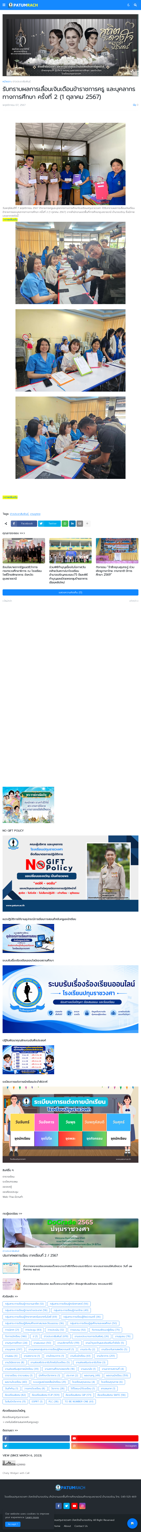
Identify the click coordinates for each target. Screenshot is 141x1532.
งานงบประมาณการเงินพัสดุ (91, 1336)
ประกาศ (72, 1375)
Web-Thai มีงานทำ (13, 1197)
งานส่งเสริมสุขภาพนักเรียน (22, 1369)
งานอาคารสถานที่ (113, 1369)
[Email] (80, 524)
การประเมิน (56, 1330)
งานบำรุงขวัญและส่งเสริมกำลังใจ (104, 1343)
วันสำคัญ (11, 1388)
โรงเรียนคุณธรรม (83, 1382)
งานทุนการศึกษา (16, 1343)
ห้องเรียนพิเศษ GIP (78, 1395)
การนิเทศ (12, 1330)
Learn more (32, 1517)
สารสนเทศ (108, 1388)
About (67, 1526)
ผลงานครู (92, 1375)
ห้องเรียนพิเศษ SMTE (111, 1395)
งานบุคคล (35, 514)
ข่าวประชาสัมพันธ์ (22, 81)
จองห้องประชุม (10, 1192)
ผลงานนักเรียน (117, 1375)
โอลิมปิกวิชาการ (15, 1401)
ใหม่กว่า (8, 601)
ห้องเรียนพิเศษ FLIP (45, 1395)
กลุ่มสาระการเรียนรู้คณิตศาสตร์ (69, 1304)
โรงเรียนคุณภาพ (112, 1382)
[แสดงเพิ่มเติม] (87, 524)
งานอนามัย (88, 1369)
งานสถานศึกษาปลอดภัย (60, 1369)
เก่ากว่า (133, 601)
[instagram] (82, 1506)
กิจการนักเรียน (16, 1336)
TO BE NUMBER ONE (79, 1401)
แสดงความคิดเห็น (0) (70, 592)
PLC (53, 1401)
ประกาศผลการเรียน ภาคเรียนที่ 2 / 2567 (30, 1255)
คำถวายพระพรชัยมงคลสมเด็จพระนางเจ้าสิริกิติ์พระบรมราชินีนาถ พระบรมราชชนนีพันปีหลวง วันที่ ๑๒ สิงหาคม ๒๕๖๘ (77, 1268)
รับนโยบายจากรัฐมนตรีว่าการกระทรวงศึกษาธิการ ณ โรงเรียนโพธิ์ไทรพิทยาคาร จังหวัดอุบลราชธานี (22, 572)
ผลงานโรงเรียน (16, 1382)
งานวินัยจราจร (14, 1362)
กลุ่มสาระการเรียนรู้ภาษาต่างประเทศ (26, 1310)
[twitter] (36, 1446)
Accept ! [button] (13, 1524)
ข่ (35, 1336)
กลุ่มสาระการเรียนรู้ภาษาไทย (71, 1310)
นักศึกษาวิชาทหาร (49, 1375)
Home (56, 1526)
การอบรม (78, 1330)
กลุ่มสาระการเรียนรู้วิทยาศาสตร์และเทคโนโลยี (31, 1317)
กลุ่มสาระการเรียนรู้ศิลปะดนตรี (82, 1317)
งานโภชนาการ (55, 1356)
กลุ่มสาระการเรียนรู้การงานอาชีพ (24, 1304)
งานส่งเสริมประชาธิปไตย (90, 1362)
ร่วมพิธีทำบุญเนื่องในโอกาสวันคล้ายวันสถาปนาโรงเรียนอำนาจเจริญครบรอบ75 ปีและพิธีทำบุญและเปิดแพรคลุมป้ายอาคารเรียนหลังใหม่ (68, 574)
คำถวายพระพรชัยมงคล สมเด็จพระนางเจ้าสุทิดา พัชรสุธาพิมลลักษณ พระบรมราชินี (67, 1284)
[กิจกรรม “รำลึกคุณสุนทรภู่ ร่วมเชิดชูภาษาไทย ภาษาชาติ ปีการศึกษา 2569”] (117, 550)
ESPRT (37, 1401)
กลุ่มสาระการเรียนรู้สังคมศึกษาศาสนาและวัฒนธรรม (34, 1323)
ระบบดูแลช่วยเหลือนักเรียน (49, 1382)
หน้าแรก (7, 81)
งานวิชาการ (106, 1356)
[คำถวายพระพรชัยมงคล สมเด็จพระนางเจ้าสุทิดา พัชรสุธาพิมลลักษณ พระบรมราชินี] (12, 1284)
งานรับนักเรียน (80, 1356)
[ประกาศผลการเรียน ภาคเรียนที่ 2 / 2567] (70, 1233)
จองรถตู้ (7, 1187)
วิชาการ (57, 1388)
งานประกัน (87, 1349)
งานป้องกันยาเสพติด (114, 1349)
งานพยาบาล (32, 1356)
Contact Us (81, 1526)
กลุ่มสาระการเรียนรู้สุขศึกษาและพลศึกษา (93, 1323)
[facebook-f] (36, 1438)
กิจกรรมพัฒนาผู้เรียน (106, 1330)
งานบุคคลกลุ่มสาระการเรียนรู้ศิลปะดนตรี (51, 1349)
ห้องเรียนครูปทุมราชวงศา (16, 1417)
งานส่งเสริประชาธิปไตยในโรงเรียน (50, 1362)
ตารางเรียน (8, 1177)
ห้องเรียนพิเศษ (15, 1395)
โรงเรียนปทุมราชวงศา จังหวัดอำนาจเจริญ (70, 1520)
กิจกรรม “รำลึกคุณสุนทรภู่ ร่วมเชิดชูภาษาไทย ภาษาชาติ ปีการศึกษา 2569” (115, 570)
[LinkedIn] (72, 524)
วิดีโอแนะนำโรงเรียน (83, 1388)
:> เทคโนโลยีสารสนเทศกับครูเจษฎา (21, 1422)
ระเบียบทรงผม (10, 1181)
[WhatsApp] (65, 524)
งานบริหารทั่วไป (68, 1343)
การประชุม (33, 1330)
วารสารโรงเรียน (34, 1388)
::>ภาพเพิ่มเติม (10, 219)
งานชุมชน (123, 1336)
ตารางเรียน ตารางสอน (18, 1375)
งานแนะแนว (42, 1343)
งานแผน (11, 1356)
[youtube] (104, 1438)
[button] (4, 5)
